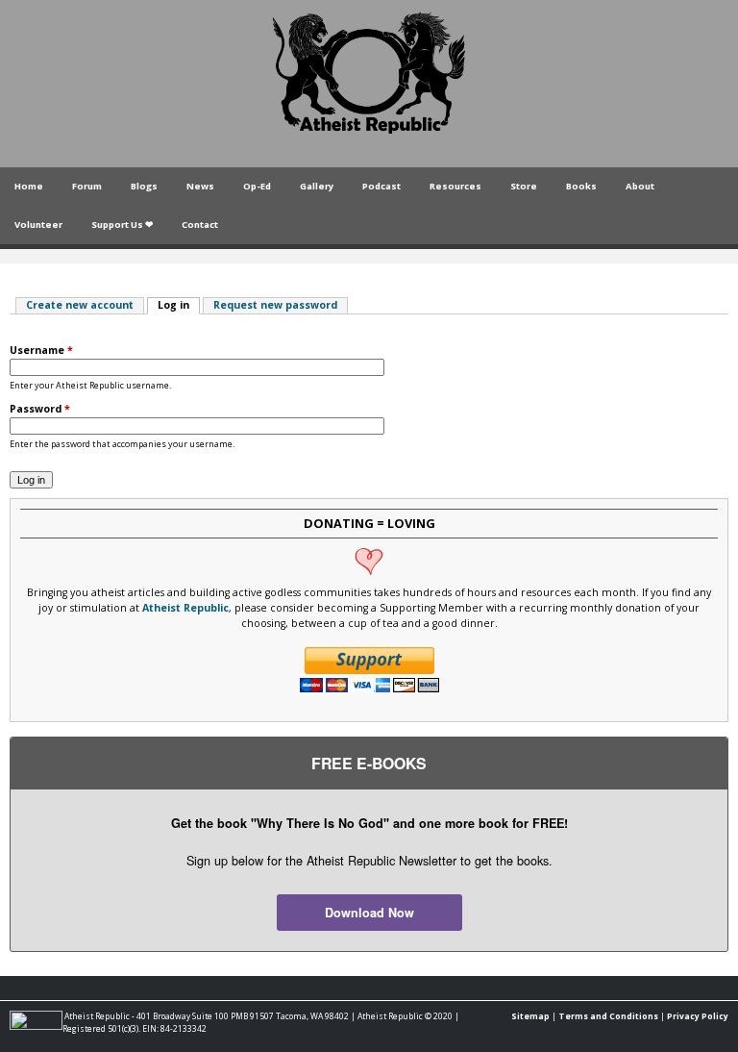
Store (523, 186)
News (200, 186)
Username (41, 350)
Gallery (316, 186)
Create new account (80, 305)
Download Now (369, 912)
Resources (455, 186)
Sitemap (530, 1016)
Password (40, 408)
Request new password (275, 305)
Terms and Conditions (608, 1016)
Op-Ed (257, 186)
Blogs (144, 186)
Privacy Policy (697, 1016)
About (640, 186)
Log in (179, 305)
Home (28, 186)
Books (581, 186)
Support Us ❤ (122, 224)
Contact (200, 224)
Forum (87, 186)
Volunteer (38, 224)
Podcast (381, 186)
